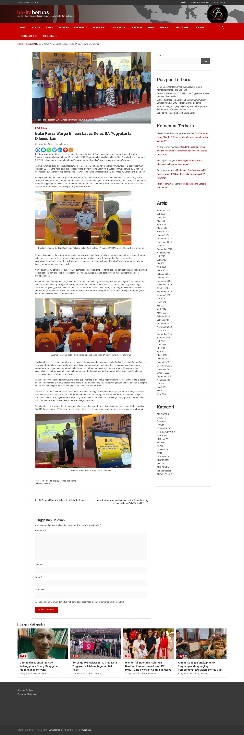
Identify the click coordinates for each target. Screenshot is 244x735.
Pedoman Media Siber (28, 694)
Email (38, 577)
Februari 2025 (163, 274)
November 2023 (164, 327)
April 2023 (161, 351)
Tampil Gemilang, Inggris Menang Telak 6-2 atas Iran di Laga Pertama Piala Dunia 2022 (119, 501)
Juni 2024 (161, 302)
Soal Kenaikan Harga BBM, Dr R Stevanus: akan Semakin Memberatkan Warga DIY (182, 137)
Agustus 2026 (163, 210)
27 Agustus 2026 (27, 673)
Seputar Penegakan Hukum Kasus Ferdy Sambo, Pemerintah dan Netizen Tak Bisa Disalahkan (182, 151)
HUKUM (49, 27)
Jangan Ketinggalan (32, 624)
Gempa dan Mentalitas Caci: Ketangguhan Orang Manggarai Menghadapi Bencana (39, 666)
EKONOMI (64, 27)
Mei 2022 (161, 390)
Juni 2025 (161, 260)
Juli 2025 (161, 256)
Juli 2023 (161, 341)
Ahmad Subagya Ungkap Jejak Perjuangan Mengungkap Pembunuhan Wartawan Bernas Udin (200, 666)
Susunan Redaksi (25, 690)
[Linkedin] (59, 150)
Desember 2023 (164, 323)
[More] (70, 150)
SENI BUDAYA (118, 27)
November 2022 (164, 369)
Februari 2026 (163, 231)
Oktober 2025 (163, 245)
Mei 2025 (161, 263)
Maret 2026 (162, 228)
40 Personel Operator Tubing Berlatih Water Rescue (62, 500)
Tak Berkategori (164, 471)
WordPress (87, 730)
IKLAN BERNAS (164, 428)
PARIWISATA (80, 27)
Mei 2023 (161, 348)
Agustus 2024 (163, 295)
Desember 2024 (164, 281)
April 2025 (161, 267)
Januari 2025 (163, 277)
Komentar (40, 530)
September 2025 (164, 249)
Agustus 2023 (163, 337)
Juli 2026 (161, 214)
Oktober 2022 (163, 373)
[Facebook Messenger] (43, 150)
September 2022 (164, 376)
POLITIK (36, 27)
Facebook (194, 2)
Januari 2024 (163, 320)
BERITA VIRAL (183, 27)
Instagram (205, 2)
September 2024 (164, 291)
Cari (159, 55)
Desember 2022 (164, 366)
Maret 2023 (162, 355)
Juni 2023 (161, 344)
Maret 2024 (162, 313)
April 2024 (161, 309)
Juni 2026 (161, 217)
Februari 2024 (163, 316)
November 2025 (164, 242)
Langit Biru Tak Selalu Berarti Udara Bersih (176, 113)
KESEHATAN (49, 36)
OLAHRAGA (137, 27)
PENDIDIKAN (99, 27)
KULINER (200, 27)
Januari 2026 (163, 235)
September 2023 (164, 334)
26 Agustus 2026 (185, 673)
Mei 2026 (161, 221)
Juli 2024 (161, 298)
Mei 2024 (161, 305)
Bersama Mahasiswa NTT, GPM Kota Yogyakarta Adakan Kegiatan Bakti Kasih (94, 666)
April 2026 (161, 224)
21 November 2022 (43, 144)
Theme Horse (53, 730)
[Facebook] (37, 150)
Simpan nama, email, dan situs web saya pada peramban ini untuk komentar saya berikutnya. (81, 602)
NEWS (23, 27)
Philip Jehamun (61, 144)
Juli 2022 (161, 383)
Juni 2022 (161, 387)
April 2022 (161, 394)
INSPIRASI (165, 27)
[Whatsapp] (48, 150)
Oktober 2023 (163, 330)
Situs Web (39, 589)
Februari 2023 (163, 358)
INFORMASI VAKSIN (166, 432)
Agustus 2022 (163, 380)
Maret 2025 (162, 270)
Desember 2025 (164, 238)
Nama (38, 564)
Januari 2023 (163, 362)
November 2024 (164, 284)
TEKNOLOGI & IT (28, 36)
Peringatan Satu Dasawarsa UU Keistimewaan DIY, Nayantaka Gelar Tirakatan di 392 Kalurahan (181, 174)
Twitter (215, 2)
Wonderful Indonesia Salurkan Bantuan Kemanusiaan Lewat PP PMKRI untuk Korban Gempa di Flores (148, 666)
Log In (223, 2)
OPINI (151, 27)
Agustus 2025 (163, 252)
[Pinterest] (65, 150)
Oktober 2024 (163, 288)
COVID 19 (161, 418)
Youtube (183, 2)
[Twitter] (54, 150)
